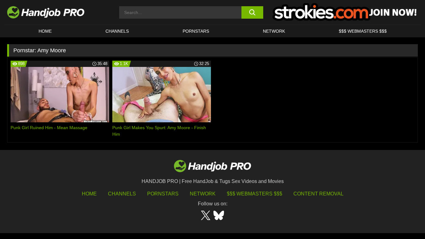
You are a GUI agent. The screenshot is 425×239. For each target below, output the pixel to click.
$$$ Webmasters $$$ (254, 193)
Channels (122, 193)
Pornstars (196, 31)
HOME (45, 31)
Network (274, 31)
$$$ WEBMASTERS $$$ (363, 31)
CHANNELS (117, 31)
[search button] (252, 12)
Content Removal (318, 193)
